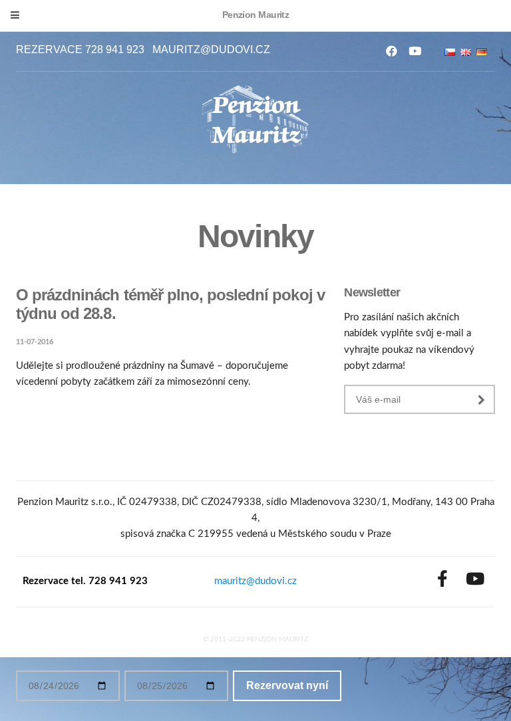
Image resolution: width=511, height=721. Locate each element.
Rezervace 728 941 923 (80, 49)
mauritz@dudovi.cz (211, 49)
